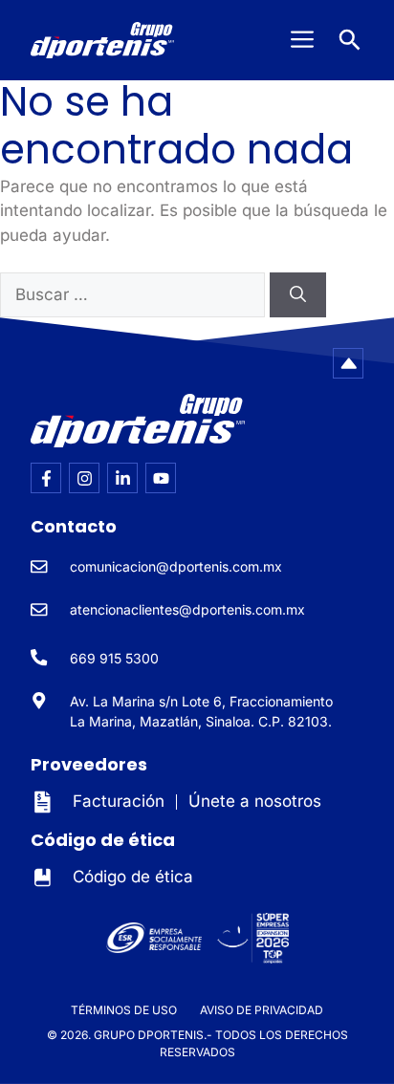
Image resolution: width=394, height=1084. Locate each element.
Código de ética (133, 876)
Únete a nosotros (254, 801)
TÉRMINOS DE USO (124, 1010)
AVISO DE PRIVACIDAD (261, 1010)
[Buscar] (298, 295)
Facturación (118, 801)
